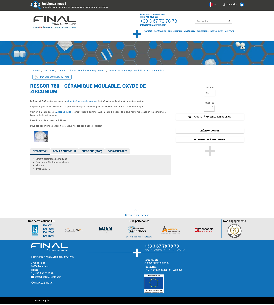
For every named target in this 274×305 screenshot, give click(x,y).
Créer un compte (209, 130)
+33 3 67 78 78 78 (158, 21)
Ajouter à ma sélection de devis (209, 117)
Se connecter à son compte (210, 139)
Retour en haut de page (137, 215)
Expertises (203, 31)
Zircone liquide (64, 111)
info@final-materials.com (48, 277)
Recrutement (161, 263)
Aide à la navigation (161, 270)
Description (40, 151)
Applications (175, 31)
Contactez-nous (42, 282)
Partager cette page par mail (54, 76)
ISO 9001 (48, 225)
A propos (149, 263)
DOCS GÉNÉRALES (117, 151)
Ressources (216, 31)
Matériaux (189, 31)
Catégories (160, 31)
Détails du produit (64, 151)
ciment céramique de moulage (82, 101)
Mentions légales (41, 300)
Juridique (177, 270)
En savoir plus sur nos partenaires (139, 237)
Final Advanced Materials (49, 247)
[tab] (40, 151)
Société (148, 31)
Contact (229, 31)
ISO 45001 (48, 235)
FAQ (147, 270)
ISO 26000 (48, 232)
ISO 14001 (48, 228)
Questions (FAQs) (92, 151)
